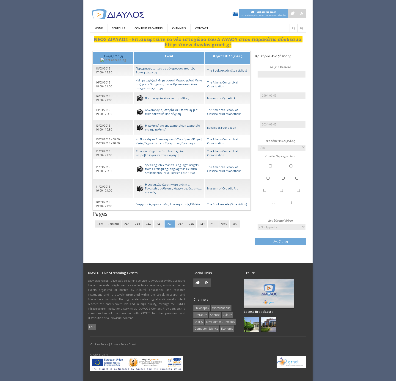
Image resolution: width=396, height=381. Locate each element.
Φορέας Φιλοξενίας (280, 141)
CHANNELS (179, 28)
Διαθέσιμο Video (280, 220)
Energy (265, 194)
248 (191, 224)
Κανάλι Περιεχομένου (280, 156)
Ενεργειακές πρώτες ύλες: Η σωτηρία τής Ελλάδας (168, 204)
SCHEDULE (118, 28)
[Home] (117, 14)
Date (282, 90)
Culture (297, 182)
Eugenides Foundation (221, 128)
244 (148, 224)
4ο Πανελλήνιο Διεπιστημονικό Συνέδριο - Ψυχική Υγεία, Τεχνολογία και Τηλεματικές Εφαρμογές (169, 141)
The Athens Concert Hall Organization (222, 84)
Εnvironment (282, 194)
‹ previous (113, 223)
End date (281, 114)
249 (202, 224)
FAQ (92, 327)
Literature (268, 182)
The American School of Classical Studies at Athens (224, 112)
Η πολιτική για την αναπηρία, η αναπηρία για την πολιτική (172, 127)
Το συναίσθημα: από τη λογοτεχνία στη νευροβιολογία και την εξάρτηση (162, 153)
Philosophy (271, 170)
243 (137, 224)
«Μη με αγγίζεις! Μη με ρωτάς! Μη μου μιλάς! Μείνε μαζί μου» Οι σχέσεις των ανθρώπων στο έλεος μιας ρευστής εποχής (169, 84)
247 (180, 224)
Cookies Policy (99, 344)
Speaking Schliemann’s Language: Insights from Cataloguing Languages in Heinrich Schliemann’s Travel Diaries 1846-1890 (171, 169)
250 (212, 224)
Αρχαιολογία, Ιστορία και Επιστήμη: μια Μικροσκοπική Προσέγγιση (171, 112)
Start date (281, 85)
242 (126, 224)
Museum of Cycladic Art (222, 98)
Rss (301, 13)
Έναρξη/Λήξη (113, 56)
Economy (291, 206)
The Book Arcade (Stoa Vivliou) (227, 70)
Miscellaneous (291, 170)
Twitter (292, 13)
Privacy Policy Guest (123, 344)
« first (100, 223)
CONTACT (201, 28)
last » (235, 223)
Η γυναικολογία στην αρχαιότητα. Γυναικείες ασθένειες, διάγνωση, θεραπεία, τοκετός (173, 188)
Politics (298, 194)
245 (159, 224)
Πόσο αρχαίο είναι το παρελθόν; (167, 98)
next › (224, 223)
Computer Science (274, 208)
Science (284, 182)
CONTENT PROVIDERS (149, 28)
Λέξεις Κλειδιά (280, 67)
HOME (99, 28)
